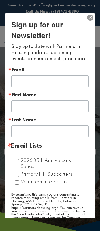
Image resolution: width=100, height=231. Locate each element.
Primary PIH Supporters (46, 174)
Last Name (23, 120)
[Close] (90, 17)
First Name (23, 95)
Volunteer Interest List (45, 181)
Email (17, 70)
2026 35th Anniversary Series (46, 163)
